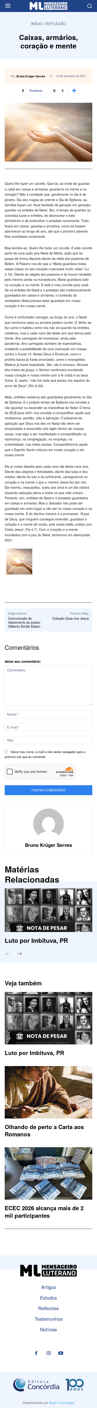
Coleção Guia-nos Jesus (70, 618)
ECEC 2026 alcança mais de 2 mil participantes (44, 1211)
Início (36, 23)
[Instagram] (48, 1353)
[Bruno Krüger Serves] (48, 824)
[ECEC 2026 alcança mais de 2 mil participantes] (48, 1173)
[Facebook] (36, 1353)
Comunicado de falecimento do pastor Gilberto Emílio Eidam (24, 622)
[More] (74, 90)
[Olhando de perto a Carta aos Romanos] (48, 1092)
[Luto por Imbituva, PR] (48, 910)
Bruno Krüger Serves (30, 76)
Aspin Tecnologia (61, 1403)
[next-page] (22, 954)
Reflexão (56, 23)
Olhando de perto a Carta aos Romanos (44, 1130)
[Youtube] (61, 1353)
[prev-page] (10, 954)
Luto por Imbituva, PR (36, 940)
